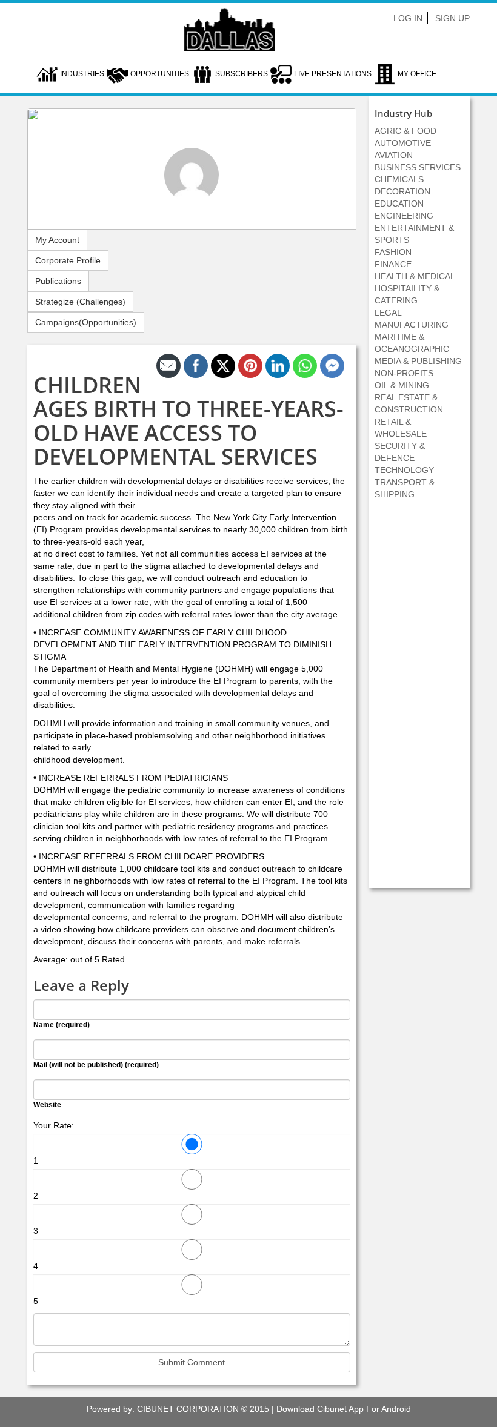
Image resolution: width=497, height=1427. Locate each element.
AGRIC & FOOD (405, 131)
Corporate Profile (68, 260)
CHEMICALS (399, 179)
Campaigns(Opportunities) (85, 322)
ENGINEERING (404, 215)
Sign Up (452, 18)
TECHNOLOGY (404, 470)
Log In (407, 18)
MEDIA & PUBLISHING (418, 361)
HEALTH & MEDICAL (415, 276)
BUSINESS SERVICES (418, 167)
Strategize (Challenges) (80, 301)
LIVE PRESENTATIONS (333, 74)
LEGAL (388, 312)
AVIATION (394, 155)
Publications (58, 281)
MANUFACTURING (412, 324)
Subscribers (241, 74)
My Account (57, 240)
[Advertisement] (418, 700)
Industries (82, 74)
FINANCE (393, 264)
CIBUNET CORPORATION (188, 1409)
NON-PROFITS (404, 373)
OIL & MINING (402, 385)
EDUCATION (399, 203)
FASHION (393, 252)
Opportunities (159, 74)
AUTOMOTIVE (403, 143)
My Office (417, 74)
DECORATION (402, 191)
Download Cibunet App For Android (343, 1409)
